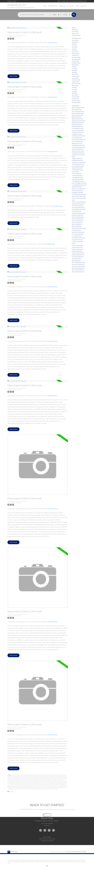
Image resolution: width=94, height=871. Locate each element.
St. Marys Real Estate (42, 786)
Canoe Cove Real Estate (51, 776)
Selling (69, 6)
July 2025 (74, 66)
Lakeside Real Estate (77, 175)
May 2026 (74, 47)
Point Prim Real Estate (15, 785)
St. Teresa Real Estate (59, 786)
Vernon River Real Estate (18, 788)
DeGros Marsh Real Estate (32, 777)
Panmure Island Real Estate (50, 783)
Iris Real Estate (75, 171)
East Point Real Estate (40, 777)
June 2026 (74, 46)
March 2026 (75, 51)
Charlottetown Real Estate (16, 777)
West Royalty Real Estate (36, 788)
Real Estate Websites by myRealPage (79, 851)
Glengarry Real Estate (50, 778)
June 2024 (74, 89)
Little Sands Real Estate (17, 36)
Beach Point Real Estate (78, 113)
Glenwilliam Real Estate (59, 778)
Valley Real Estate (61, 787)
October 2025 (75, 61)
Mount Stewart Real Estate (37, 782)
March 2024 (75, 95)
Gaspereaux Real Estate (23, 778)
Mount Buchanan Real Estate (28, 782)
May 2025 (74, 70)
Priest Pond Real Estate (23, 785)
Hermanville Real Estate (78, 166)
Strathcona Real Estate (15, 787)
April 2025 (74, 72)
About (83, 6)
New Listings (75, 31)
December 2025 (76, 57)
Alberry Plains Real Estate (78, 107)
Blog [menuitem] (77, 6)
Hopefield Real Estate (77, 169)
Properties (51, 6)
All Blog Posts (75, 29)
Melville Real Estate (54, 781)
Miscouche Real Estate (11, 782)
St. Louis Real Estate (25, 786)
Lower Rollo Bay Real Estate (46, 781)
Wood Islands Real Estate (53, 788)
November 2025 (76, 59)
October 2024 (75, 81)
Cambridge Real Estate (43, 776)
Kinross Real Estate (77, 173)
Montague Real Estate (19, 782)
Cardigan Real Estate (77, 134)
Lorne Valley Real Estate (27, 781)
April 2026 (74, 49)
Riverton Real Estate (38, 785)
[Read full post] (37, 29)
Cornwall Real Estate (24, 777)
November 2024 (76, 80)
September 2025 (76, 63)
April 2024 (74, 93)
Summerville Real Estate (39, 787)
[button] (40, 830)
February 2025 (75, 76)
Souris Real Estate (61, 785)
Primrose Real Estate (31, 785)
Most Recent (75, 40)
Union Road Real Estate (47, 787)
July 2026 (74, 44)
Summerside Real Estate (31, 787)
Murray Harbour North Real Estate (48, 782)
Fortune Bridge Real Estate (78, 147)
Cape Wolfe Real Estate (59, 776)
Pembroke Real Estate (59, 783)
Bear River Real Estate (77, 115)
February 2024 (75, 97)
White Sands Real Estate (44, 788)
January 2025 (75, 78)
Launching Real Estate (11, 781)
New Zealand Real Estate (25, 783)
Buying (61, 6)
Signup (9, 1)
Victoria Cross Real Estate (27, 788)
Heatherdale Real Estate (78, 164)
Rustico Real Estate (45, 785)
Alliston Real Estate (76, 109)
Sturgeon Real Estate (23, 787)
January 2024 (75, 98)
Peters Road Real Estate (78, 217)
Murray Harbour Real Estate (59, 782)
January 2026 (75, 55)
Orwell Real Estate (43, 783)
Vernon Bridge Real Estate (78, 262)
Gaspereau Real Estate (15, 778)
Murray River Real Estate (78, 203)
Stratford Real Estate (77, 247)
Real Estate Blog (76, 35)
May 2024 (74, 91)
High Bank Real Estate (77, 168)
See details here (53, 42)
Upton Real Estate (55, 787)
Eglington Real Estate (48, 777)
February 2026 (75, 53)
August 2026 (75, 42)
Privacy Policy (68, 851)
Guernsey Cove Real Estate (79, 162)
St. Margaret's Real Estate (33, 786)
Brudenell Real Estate (35, 776)
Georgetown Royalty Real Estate (41, 778)
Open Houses (75, 33)
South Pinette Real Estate (78, 232)
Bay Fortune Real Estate (78, 111)
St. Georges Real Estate (18, 786)
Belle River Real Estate (77, 119)
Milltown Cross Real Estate (62, 781)
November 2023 (76, 102)
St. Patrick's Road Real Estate (51, 786)
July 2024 (74, 87)
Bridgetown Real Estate (21, 776)
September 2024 (76, 83)
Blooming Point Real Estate (11, 776)
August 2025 (75, 64)
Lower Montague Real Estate (36, 781)
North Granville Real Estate (34, 783)
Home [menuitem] (44, 6)
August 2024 (75, 85)
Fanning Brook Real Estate (56, 777)
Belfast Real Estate (76, 117)
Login (14, 1)
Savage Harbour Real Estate (53, 785)
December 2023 (76, 100)
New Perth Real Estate (17, 783)
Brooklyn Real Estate (28, 776)
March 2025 (75, 74)
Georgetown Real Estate (32, 778)
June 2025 (74, 68)
